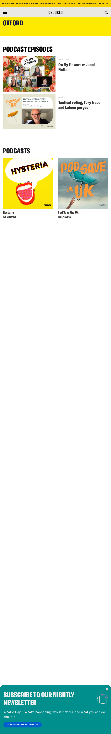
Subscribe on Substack (22, 725)
